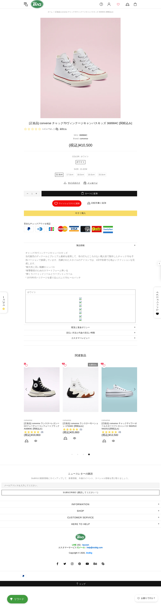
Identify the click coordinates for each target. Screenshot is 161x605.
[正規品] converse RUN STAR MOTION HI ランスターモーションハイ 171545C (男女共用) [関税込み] (119, 426)
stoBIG (37, 4)
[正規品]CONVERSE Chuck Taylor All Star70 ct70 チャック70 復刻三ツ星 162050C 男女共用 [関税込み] (80, 426)
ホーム (50, 12)
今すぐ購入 (80, 213)
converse (28, 420)
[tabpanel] (41, 405)
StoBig (89, 553)
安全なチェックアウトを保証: (37, 223)
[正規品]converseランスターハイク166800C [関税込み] (40, 424)
